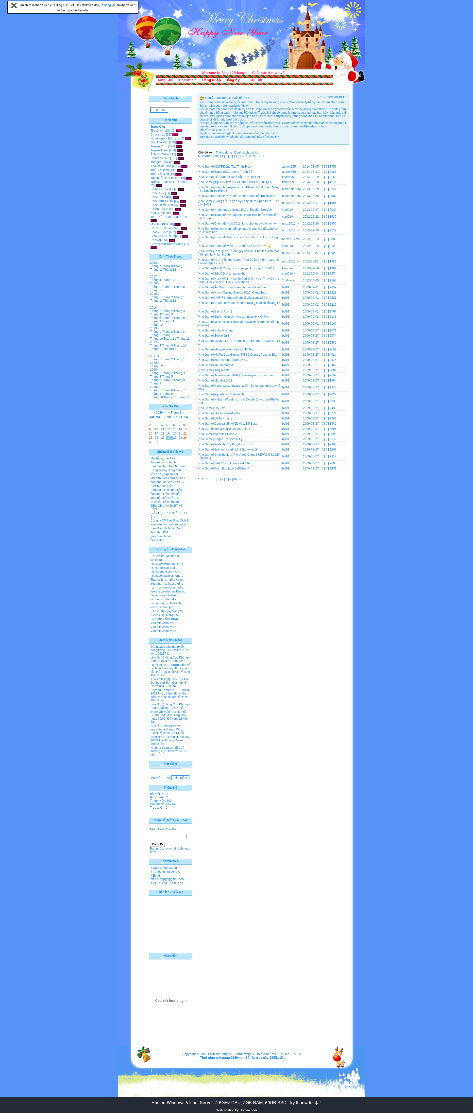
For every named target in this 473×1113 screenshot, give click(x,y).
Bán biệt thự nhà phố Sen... (169, 466)
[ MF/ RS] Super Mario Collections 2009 (240, 297)
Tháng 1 (155, 287)
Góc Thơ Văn (159, 142)
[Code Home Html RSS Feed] (183, 205)
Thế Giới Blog (160, 174)
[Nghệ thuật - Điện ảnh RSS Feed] (188, 138)
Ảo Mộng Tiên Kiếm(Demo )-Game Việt (240, 287)
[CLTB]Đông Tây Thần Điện (232, 166)
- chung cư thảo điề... (165, 599)
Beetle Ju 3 (221, 335)
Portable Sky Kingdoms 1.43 (233, 444)
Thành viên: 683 (161, 800)
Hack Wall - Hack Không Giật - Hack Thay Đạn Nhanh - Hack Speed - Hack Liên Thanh (238, 280)
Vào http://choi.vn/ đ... (165, 623)
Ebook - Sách (160, 232)
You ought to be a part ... (167, 583)
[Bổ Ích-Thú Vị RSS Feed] (178, 209)
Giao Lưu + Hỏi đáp (164, 236)
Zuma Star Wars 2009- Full (232, 429)
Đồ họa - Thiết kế (162, 189)
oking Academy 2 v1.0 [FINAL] (234, 349)
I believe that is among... (167, 575)
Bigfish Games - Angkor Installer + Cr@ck (241, 316)
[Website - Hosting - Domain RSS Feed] (159, 185)
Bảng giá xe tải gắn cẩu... (167, 490)
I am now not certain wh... (167, 587)
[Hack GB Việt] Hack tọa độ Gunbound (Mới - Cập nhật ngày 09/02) (168, 715)
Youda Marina (223, 365)
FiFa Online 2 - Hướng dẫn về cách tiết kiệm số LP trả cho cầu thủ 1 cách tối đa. (170, 668)
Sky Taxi (219, 408)
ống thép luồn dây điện (166, 494)
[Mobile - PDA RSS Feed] (177, 224)
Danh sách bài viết (246, 152)
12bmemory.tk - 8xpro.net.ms (255, 1054)
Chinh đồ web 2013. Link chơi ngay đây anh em (246, 223)
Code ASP (157, 193)
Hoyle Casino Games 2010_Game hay (240, 292)
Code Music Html (162, 201)
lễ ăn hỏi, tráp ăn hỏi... (165, 474)
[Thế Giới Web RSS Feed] (180, 170)
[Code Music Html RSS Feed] (183, 201)
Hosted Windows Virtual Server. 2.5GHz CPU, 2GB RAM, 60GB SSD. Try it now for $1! (236, 1102)
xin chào (156, 560)
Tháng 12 (169, 269)
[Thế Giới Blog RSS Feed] (178, 174)
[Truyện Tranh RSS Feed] (180, 150)
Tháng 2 (167, 297)
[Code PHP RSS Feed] (176, 197)
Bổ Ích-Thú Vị (160, 209)
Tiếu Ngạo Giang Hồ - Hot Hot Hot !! (238, 177)
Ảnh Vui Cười (160, 154)
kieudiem (288, 268)
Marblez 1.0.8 (223, 380)
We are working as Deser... (168, 591)
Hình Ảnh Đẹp (160, 158)
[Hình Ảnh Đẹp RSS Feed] (181, 158)
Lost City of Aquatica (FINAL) (233, 463)
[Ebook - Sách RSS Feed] (180, 232)
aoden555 (289, 166)
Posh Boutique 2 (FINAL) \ (231, 468)
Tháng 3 (179, 311)
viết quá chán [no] (162, 607)
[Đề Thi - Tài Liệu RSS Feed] (184, 228)
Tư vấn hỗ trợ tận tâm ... (166, 462)
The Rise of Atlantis (227, 413)
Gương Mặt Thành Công (167, 244)
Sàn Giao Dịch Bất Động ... (168, 528)
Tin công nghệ (160, 130)
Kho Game (158, 213)
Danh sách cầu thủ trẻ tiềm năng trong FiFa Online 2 (168, 648)
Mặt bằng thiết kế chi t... (166, 458)
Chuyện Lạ (158, 134)
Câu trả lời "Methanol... (166, 556)
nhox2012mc (291, 203)
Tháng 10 (180, 266)
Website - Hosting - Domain (169, 182)
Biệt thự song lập (162, 486)
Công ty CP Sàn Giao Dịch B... (171, 520)
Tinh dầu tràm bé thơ (164, 498)
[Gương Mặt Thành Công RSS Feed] (154, 247)
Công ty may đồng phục (166, 470)
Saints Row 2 (223, 311)
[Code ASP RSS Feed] (174, 193)
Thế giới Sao (159, 162)
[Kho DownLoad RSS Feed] (184, 166)
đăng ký (110, 5)
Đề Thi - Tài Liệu (162, 228)
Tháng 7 (155, 266)
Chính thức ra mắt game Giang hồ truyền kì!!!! (244, 196)
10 (259, 156)
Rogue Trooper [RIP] (228, 439)
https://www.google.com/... (168, 564)
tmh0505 (288, 177)
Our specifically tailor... (165, 568)
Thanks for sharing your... (167, 579)
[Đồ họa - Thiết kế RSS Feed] (181, 189)
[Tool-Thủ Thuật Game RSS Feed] (154, 220)
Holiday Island (224, 330)
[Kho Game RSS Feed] (176, 213)
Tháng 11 (156, 269)
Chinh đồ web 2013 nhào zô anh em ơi (240, 246)
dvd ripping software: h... (167, 603)
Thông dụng (224, 152)
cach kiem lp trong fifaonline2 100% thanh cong (170, 738)
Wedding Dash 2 (225, 434)
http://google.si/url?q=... (166, 572)
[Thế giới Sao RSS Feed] (177, 162)
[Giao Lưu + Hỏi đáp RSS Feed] (185, 236)
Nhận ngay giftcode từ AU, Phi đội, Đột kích (243, 209)
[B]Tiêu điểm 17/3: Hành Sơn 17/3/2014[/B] (242, 182)
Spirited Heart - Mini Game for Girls (237, 449)
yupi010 (287, 209)
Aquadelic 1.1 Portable (229, 394)
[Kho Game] (206, 166)
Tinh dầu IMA (159, 532)
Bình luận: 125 (159, 797)
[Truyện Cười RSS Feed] (179, 146)
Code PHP (158, 197)
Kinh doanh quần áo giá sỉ (168, 524)
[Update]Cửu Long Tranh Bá (233, 172)
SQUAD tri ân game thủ (230, 273)
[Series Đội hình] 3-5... (165, 615)
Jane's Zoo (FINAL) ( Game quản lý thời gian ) (244, 375)
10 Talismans (223, 418)
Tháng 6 (155, 318)
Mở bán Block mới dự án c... (169, 478)
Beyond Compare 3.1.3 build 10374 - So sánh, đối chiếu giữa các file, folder (170, 693)
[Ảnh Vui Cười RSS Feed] (180, 154)
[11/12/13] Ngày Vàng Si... (168, 611)
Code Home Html (162, 205)
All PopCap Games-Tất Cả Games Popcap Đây (245, 354)
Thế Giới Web (160, 170)
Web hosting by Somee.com (236, 1110)
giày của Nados (161, 536)
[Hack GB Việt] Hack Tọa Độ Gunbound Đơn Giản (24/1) (169, 681)
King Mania (222, 370)
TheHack (288, 280)
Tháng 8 (167, 266)
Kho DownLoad (161, 166)
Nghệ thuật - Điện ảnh (165, 138)
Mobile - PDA (159, 224)
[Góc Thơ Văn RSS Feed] (179, 142)
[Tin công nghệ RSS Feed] (179, 130)
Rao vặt (156, 240)
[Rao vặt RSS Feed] (172, 240)
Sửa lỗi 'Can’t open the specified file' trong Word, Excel (167, 729)
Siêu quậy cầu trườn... (165, 619)
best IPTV (157, 540)
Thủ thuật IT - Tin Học (165, 178)
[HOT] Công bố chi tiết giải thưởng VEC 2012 (244, 268)
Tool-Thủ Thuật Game (165, 217)
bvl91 (285, 287)
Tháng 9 (155, 321)
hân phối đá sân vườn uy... (168, 482)
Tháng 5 (167, 314)
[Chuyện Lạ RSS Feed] (175, 134)
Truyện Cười (159, 146)
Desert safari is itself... (165, 595)
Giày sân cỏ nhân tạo (165, 502)
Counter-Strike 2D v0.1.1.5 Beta (235, 423)
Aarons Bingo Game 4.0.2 (231, 360)
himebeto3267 (292, 189)
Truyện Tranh (160, 150)
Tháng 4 (155, 280)
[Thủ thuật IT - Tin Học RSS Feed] (189, 178)
